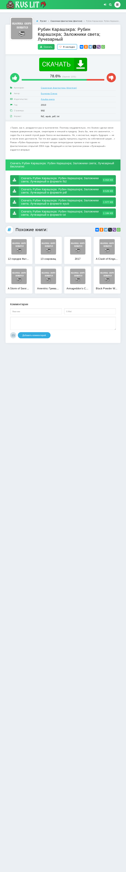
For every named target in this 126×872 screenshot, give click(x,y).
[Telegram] (90, 47)
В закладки (69, 47)
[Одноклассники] (86, 47)
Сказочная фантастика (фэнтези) (59, 88)
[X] (94, 47)
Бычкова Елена (49, 93)
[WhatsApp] (103, 47)
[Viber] (99, 47)
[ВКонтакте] (81, 47)
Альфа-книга (48, 99)
